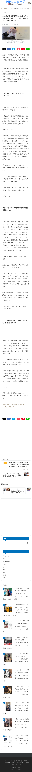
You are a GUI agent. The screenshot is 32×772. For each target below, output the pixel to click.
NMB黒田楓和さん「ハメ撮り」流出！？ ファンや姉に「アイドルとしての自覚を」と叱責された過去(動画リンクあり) (15, 610)
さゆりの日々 (6, 561)
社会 (5, 13)
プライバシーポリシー (17, 764)
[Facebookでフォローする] (15, 755)
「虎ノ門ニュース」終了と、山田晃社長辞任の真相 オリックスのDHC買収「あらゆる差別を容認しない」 (16, 675)
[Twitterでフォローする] (12, 755)
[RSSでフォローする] (19, 755)
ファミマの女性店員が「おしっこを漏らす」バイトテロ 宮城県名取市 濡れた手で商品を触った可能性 (16, 659)
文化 (4, 572)
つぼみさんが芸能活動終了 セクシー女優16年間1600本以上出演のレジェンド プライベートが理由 (16, 626)
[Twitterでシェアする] (4, 49)
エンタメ (5, 558)
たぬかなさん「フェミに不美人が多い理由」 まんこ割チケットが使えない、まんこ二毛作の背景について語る (16, 691)
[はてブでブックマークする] (13, 49)
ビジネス (5, 567)
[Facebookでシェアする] (9, 49)
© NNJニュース (16, 767)
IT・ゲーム (6, 556)
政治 (4, 569)
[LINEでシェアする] (28, 49)
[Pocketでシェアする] (18, 49)
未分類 (4, 575)
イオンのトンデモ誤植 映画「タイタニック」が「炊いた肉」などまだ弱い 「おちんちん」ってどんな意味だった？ (16, 741)
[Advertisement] (16, 436)
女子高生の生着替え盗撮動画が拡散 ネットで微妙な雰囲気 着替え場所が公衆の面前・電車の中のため (16, 708)
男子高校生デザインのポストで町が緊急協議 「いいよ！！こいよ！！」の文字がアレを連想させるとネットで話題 (16, 593)
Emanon (19, 769)
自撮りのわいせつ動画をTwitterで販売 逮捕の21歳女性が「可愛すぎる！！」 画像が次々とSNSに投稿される (16, 724)
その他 (4, 564)
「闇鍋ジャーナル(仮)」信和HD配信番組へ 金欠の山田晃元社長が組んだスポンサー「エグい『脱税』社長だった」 (16, 642)
